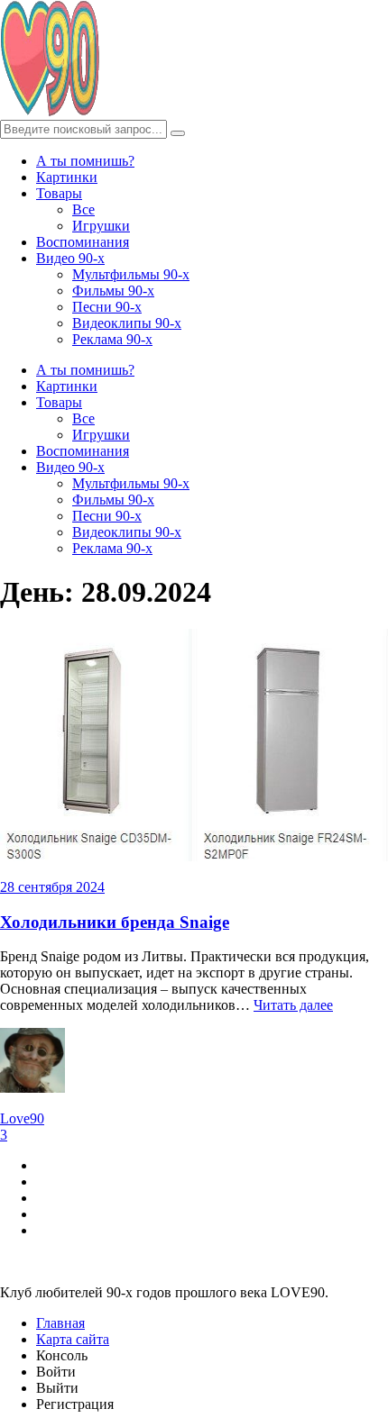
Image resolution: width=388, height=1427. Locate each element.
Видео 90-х (70, 258)
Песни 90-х (107, 306)
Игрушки (101, 225)
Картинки (66, 177)
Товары (59, 193)
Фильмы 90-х (113, 290)
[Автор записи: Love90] (32, 1087)
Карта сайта (72, 1339)
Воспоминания (82, 242)
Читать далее (293, 1005)
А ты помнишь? (85, 160)
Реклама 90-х (112, 339)
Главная (60, 1323)
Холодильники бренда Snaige (114, 922)
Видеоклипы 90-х (126, 323)
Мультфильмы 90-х (130, 274)
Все (83, 209)
